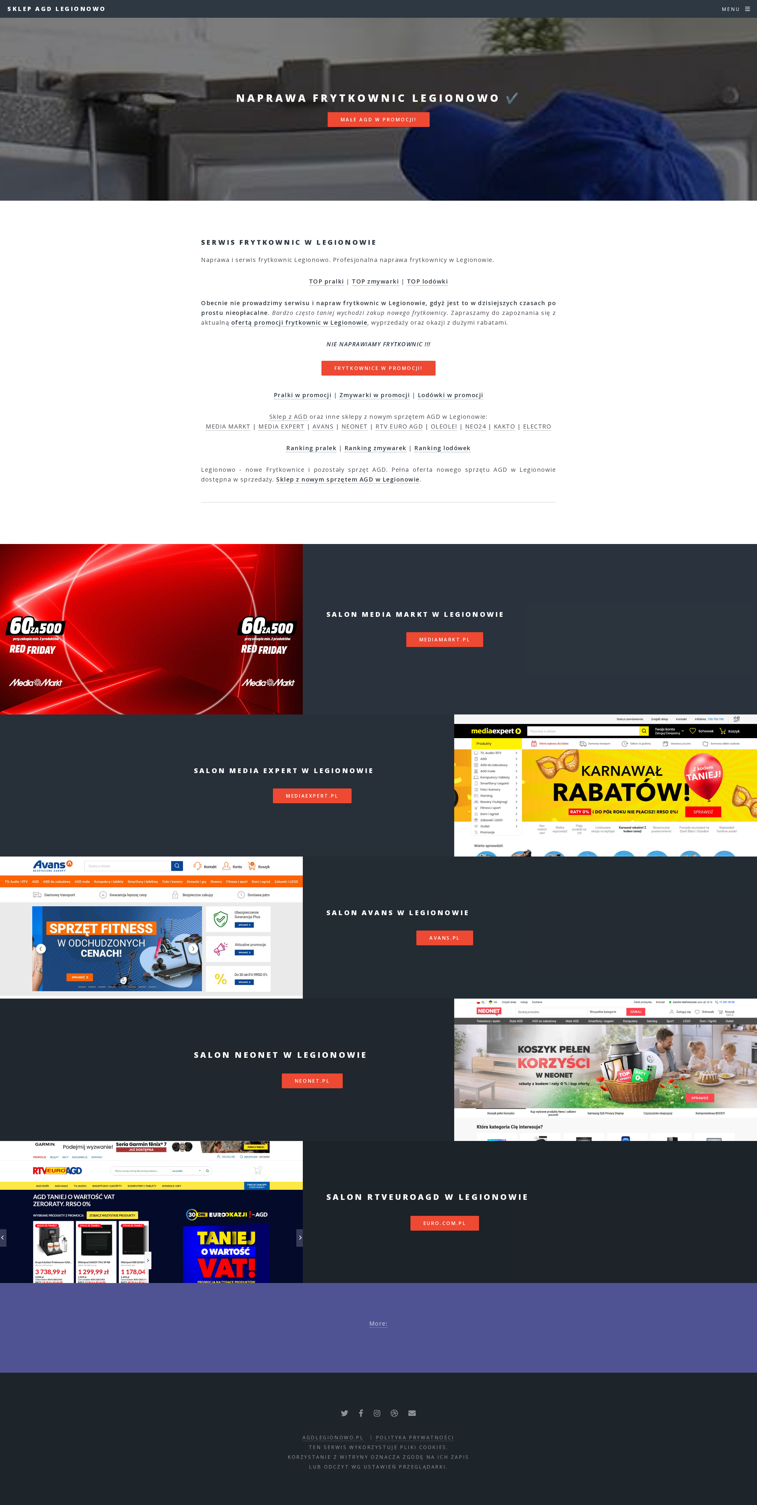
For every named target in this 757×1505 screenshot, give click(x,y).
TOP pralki (326, 281)
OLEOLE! (444, 426)
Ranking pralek (311, 448)
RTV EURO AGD (399, 426)
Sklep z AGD (288, 417)
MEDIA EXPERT (281, 426)
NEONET (355, 426)
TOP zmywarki (375, 281)
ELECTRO (537, 426)
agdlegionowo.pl (333, 1437)
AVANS (323, 426)
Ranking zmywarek (375, 448)
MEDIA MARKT (228, 426)
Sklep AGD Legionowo (56, 9)
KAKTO (504, 426)
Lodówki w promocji (450, 395)
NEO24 (475, 426)
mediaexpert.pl (312, 796)
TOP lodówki (427, 281)
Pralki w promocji (303, 395)
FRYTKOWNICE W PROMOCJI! (378, 368)
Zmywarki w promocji (374, 395)
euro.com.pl (444, 1223)
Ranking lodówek (442, 448)
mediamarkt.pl (444, 639)
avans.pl (444, 938)
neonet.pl (312, 1081)
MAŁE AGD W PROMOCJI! (379, 119)
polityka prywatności (415, 1437)
